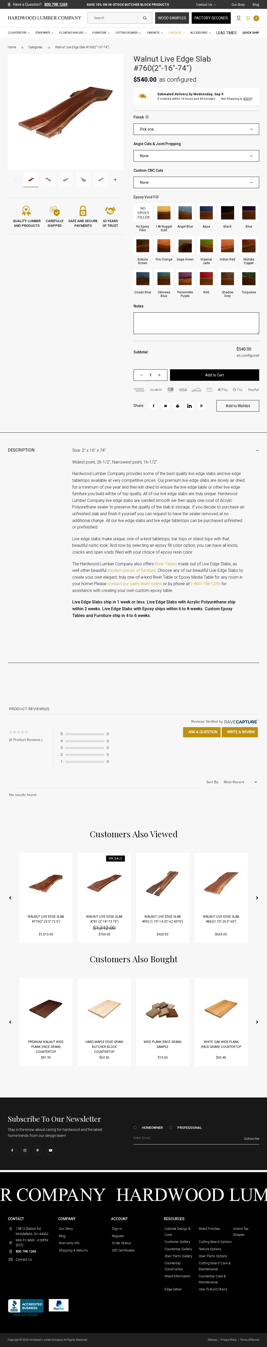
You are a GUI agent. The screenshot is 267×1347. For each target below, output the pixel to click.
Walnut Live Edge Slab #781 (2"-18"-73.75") (104, 919)
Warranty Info (69, 1243)
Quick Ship (250, 32)
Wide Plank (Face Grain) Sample (162, 1044)
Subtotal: (141, 352)
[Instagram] (25, 1150)
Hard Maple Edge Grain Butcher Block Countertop (104, 1047)
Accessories (198, 32)
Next (115, 179)
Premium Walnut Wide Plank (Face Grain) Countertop (46, 1047)
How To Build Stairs (213, 1289)
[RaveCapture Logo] (240, 722)
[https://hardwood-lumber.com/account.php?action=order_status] (238, 18)
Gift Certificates (123, 1250)
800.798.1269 (55, 4)
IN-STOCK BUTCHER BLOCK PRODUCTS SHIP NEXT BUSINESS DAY (128, 5)
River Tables (166, 563)
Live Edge (174, 32)
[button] (10, 898)
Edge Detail (173, 1289)
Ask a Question (202, 732)
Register (118, 1236)
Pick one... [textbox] (148, 129)
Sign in (117, 1229)
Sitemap (212, 1339)
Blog (256, 5)
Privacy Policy (229, 1339)
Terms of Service (249, 1339)
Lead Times (226, 33)
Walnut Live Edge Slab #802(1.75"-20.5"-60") (221, 919)
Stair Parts (42, 32)
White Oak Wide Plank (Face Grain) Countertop (221, 1044)
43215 (247, 98)
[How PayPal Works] (59, 1305)
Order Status (121, 1243)
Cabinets (153, 32)
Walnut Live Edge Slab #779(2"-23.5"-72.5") (46, 919)
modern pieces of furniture (131, 570)
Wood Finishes (209, 1229)
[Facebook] (12, 1150)
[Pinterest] (37, 1150)
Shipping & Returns (73, 1250)
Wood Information (177, 1276)
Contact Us (204, 5)
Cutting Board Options (215, 1242)
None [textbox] (144, 156)
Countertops (17, 32)
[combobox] (196, 129)
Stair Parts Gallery (178, 1256)
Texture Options (210, 1249)
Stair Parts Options (213, 1256)
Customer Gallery (177, 1242)
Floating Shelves (71, 32)
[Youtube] (50, 1150)
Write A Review (240, 732)
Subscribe (251, 1139)
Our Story (238, 5)
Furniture (99, 32)
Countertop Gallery (178, 1249)
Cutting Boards (127, 32)
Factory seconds (211, 18)
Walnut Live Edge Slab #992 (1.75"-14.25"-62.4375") (162, 919)
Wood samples (172, 18)
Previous (16, 179)
